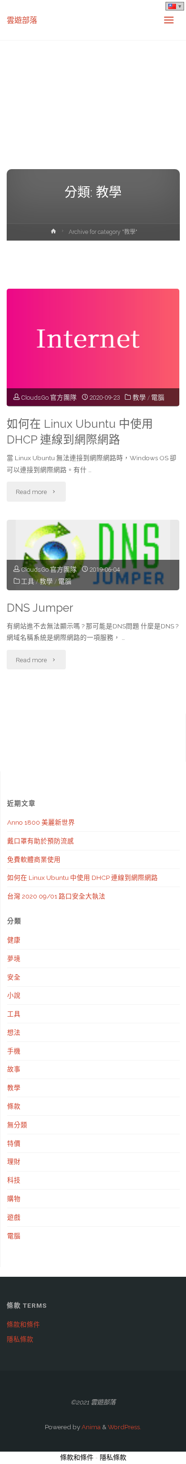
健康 (14, 940)
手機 (14, 1051)
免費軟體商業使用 (34, 859)
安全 (14, 977)
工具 (27, 581)
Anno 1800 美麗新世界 (41, 822)
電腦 (158, 397)
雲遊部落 (22, 19)
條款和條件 (23, 1324)
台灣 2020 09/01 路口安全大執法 (56, 896)
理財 (14, 1161)
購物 (14, 1198)
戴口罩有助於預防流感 (40, 841)
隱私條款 (20, 1339)
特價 (14, 1143)
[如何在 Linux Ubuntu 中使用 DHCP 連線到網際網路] (93, 347)
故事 (14, 1069)
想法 (14, 1032)
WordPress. (124, 1427)
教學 (139, 397)
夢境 (14, 958)
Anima (90, 1427)
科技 (14, 1180)
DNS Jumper (40, 608)
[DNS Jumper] (93, 555)
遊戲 (14, 1217)
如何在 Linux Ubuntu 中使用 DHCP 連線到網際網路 (80, 431)
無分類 (17, 1125)
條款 (14, 1106)
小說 (14, 995)
